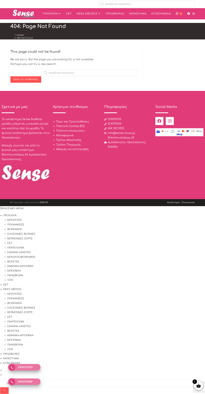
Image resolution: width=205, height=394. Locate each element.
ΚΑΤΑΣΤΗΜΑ (11, 358)
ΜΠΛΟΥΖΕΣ (14, 220)
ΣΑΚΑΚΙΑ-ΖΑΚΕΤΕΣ (19, 252)
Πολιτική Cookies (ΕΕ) (70, 126)
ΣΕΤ (9, 243)
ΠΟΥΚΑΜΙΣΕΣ (15, 224)
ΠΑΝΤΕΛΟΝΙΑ (15, 247)
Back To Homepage (26, 79)
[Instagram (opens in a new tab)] (193, 13)
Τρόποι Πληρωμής (68, 144)
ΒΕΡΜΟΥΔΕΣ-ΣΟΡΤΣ (20, 238)
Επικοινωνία (188, 202)
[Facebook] (159, 121)
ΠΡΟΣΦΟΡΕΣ (11, 354)
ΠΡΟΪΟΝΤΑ (10, 215)
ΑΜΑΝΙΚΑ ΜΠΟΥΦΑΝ (20, 266)
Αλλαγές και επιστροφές (72, 149)
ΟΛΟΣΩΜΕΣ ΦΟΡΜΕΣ (21, 234)
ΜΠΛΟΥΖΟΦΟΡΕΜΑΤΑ (21, 257)
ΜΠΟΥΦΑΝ (14, 270)
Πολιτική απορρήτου (70, 130)
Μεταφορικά (65, 135)
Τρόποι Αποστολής (68, 140)
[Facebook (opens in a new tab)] (188, 13)
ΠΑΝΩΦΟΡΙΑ (15, 275)
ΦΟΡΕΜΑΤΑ (14, 229)
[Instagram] (170, 121)
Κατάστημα (173, 202)
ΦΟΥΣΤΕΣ (13, 261)
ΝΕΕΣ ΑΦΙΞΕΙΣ (12, 289)
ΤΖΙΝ (10, 280)
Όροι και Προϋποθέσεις (72, 121)
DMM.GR (44, 202)
